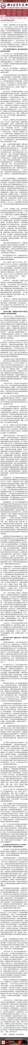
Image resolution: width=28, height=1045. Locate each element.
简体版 (2, 1)
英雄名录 (3, 11)
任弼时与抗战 (19, 18)
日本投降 (14, 9)
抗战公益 (25, 11)
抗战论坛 (14, 15)
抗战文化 (25, 15)
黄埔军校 (8, 13)
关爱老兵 (14, 11)
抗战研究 (8, 15)
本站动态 (3, 13)
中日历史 (8, 9)
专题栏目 (25, 13)
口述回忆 (8, 11)
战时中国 (19, 9)
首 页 (3, 9)
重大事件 (19, 13)
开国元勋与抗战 (12, 18)
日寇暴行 (14, 13)
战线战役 (25, 9)
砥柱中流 (3, 15)
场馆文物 (19, 15)
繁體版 (5, 1)
